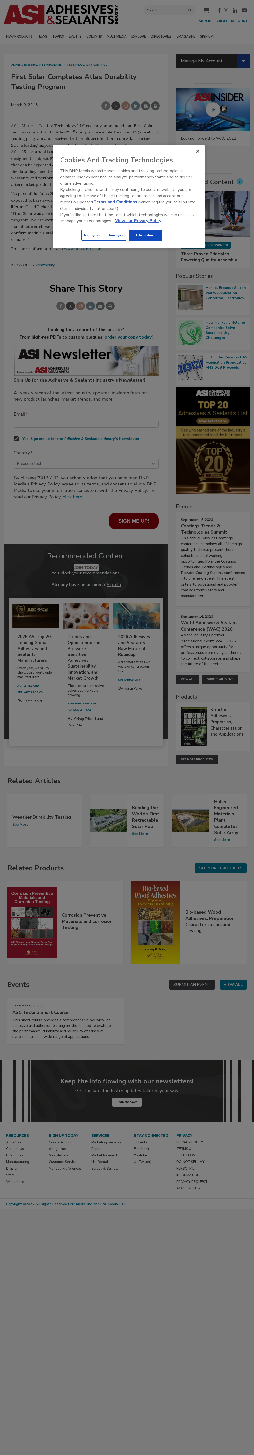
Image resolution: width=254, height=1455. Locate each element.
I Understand (145, 235)
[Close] (197, 151)
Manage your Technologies (103, 235)
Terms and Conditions (115, 202)
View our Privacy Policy (138, 221)
